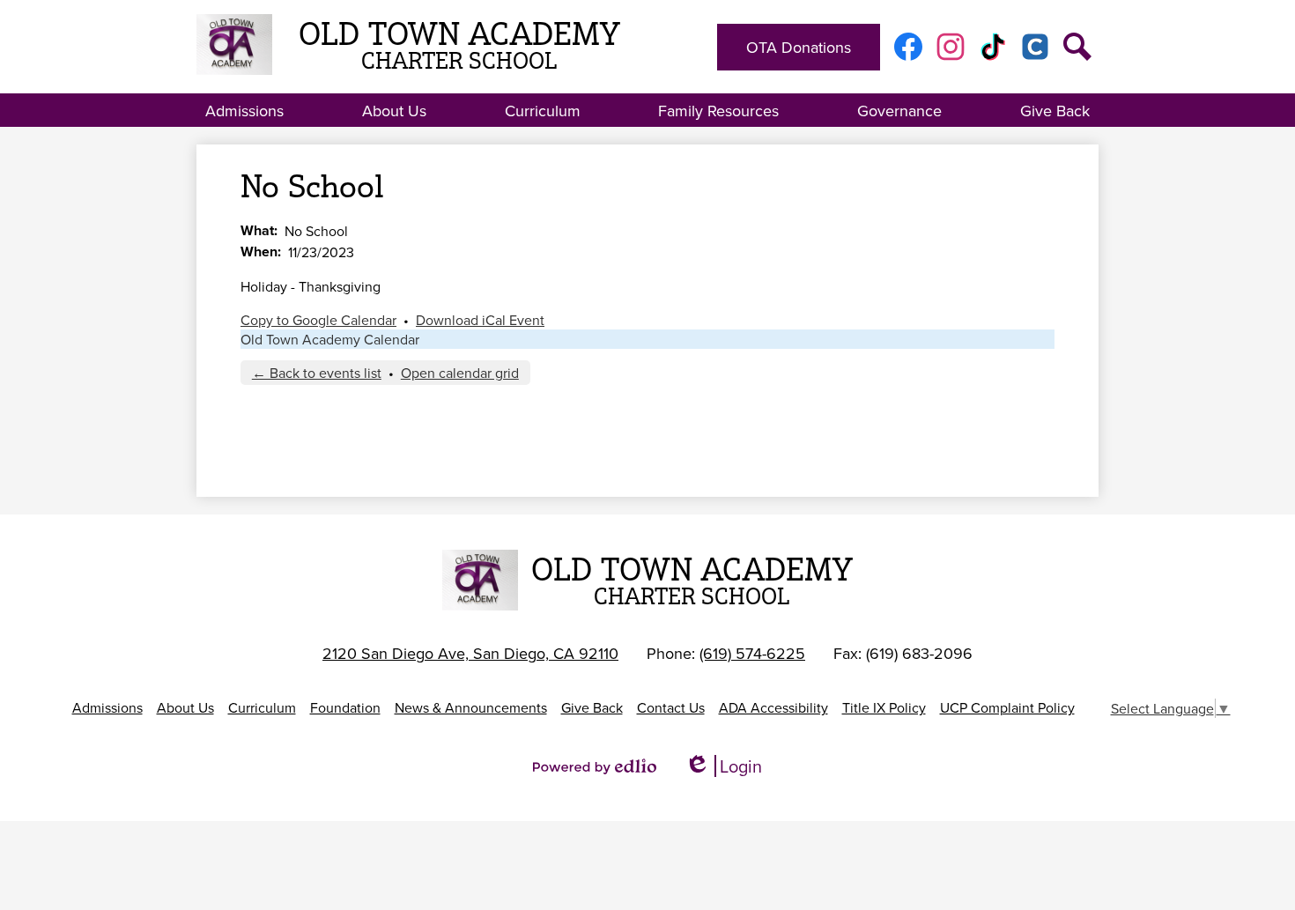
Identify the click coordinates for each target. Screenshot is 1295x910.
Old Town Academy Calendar (329, 339)
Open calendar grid (460, 372)
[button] (244, 110)
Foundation (345, 707)
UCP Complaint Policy (1007, 707)
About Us (185, 707)
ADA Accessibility (773, 707)
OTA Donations (798, 47)
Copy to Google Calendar (318, 319)
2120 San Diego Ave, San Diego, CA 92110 (470, 653)
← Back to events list (316, 372)
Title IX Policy (884, 707)
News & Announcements (471, 707)
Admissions (107, 707)
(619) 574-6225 (752, 653)
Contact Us (671, 707)
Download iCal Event (480, 319)
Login (723, 766)
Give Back (592, 707)
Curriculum (262, 707)
